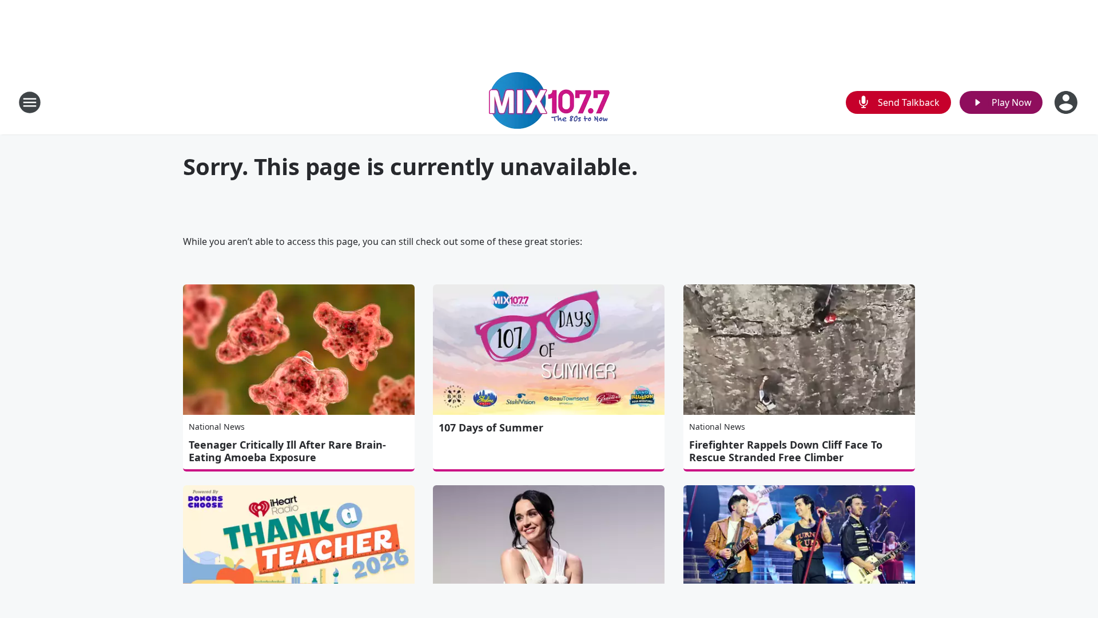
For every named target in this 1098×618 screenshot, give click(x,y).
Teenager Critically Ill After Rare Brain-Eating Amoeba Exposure (287, 451)
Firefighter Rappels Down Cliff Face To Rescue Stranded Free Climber (785, 451)
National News (217, 426)
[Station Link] (549, 102)
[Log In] (1067, 102)
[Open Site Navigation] (29, 102)
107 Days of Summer (491, 427)
